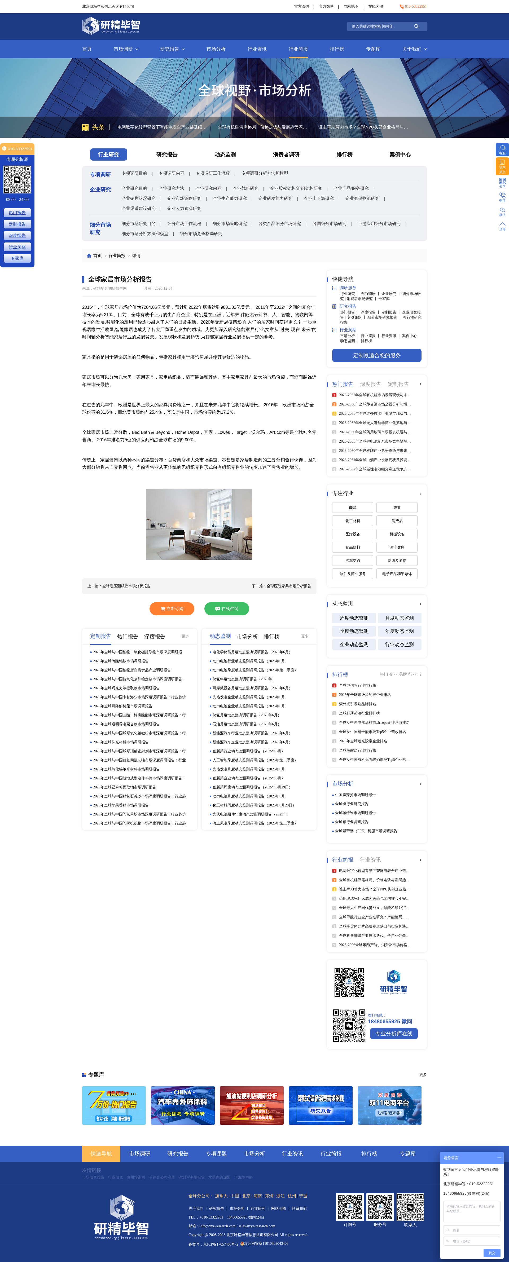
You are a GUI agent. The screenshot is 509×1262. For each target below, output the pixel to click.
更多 (185, 636)
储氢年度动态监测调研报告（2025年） (244, 679)
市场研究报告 (93, 1177)
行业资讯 (257, 49)
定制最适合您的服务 (377, 355)
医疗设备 (352, 534)
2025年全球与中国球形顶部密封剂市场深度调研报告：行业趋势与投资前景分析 (139, 751)
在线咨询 (229, 608)
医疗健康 (397, 547)
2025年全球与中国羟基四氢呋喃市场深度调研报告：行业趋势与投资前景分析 (139, 760)
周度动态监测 (354, 618)
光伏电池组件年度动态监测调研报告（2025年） (252, 814)
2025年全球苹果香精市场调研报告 (121, 805)
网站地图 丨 (281, 1209)
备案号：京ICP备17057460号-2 (213, 1244)
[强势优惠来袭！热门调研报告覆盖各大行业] (114, 1105)
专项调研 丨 (371, 294)
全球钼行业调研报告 (351, 822)
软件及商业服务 (353, 574)
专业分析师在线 (394, 1033)
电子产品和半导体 (397, 574)
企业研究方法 (171, 188)
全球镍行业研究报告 (351, 804)
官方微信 (301, 6)
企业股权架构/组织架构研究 (296, 188)
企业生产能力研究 (230, 198)
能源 (353, 508)
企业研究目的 (134, 188)
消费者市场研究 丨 (363, 299)
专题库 (373, 49)
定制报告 (17, 224)
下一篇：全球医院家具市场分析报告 (281, 586)
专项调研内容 (171, 173)
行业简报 (298, 49)
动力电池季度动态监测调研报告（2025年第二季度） (255, 670)
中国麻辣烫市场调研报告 (355, 795)
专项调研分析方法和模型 (265, 173)
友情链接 (91, 1170)
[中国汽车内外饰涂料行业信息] (183, 1105)
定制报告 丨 (391, 312)
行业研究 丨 (350, 294)
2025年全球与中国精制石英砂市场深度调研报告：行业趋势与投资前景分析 (139, 796)
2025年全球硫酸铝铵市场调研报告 (121, 661)
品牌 (403, 674)
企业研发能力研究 (275, 198)
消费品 (397, 521)
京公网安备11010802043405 (266, 1244)
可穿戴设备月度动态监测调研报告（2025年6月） (252, 688)
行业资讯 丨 (391, 336)
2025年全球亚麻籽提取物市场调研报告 (124, 787)
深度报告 (17, 235)
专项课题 (216, 1154)
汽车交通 (352, 561)
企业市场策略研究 (184, 198)
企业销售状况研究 (139, 198)
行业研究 (115, 1177)
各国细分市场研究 (329, 223)
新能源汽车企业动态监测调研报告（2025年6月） (252, 742)
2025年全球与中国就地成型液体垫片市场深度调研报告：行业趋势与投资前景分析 (139, 778)
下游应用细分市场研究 (379, 223)
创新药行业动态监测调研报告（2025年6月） (249, 751)
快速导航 (101, 1154)
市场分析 (216, 49)
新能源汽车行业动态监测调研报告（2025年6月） (252, 733)
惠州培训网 (136, 1177)
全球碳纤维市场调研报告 (355, 813)
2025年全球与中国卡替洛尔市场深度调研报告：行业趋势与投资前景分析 (139, 697)
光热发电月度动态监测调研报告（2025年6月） (251, 769)
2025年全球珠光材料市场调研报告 (121, 742)
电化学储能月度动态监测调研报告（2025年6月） (252, 652)
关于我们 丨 (198, 1209)
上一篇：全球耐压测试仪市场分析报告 (119, 586)
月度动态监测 (399, 618)
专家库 (384, 299)
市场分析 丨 (350, 336)
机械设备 (397, 534)
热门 (384, 674)
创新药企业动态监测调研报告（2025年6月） (249, 778)
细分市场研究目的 (139, 223)
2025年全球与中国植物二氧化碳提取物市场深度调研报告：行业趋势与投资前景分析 (137, 652)
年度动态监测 (399, 631)
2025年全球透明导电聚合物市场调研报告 (126, 724)
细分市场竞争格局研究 (201, 233)
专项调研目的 (134, 173)
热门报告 (17, 212)
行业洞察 (17, 247)
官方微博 (326, 6)
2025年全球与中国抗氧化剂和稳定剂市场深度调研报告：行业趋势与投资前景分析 (139, 679)
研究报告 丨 (219, 1209)
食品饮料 (352, 547)
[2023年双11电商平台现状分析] (390, 1105)
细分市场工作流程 (184, 223)
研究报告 (169, 49)
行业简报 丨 (371, 336)
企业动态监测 (354, 644)
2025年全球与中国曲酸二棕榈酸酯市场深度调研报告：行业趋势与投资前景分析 (139, 715)
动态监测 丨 (350, 341)
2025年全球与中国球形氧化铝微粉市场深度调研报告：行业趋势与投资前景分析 (139, 733)
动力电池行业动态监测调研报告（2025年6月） (251, 661)
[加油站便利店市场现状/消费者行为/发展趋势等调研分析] (252, 1105)
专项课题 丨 (357, 317)
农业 (397, 508)
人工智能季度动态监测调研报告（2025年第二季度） (255, 760)
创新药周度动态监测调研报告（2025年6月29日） (252, 787)
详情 (136, 255)
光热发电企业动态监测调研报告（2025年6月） (251, 697)
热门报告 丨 (350, 312)
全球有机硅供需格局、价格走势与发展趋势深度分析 (163, 127)
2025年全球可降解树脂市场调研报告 (122, 706)
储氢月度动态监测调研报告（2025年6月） (247, 715)
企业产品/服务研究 (351, 188)
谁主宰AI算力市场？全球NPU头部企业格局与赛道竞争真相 (264, 127)
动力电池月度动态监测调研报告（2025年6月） (251, 796)
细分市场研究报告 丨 (385, 317)
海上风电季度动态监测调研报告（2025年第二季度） (255, 823)
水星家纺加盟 (219, 1177)
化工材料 (352, 521)
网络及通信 (397, 561)
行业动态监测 (399, 644)
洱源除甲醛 (243, 1177)
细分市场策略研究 (230, 223)
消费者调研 (286, 154)
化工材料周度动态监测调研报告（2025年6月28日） (254, 805)
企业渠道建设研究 (139, 208)
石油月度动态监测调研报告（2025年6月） (247, 724)
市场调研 (123, 49)
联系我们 (299, 1209)
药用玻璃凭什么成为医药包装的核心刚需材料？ (362, 127)
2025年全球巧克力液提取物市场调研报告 (126, 688)
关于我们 (412, 49)
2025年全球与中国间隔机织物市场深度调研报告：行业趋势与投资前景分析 (139, 823)
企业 (394, 674)
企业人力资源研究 (184, 208)
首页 (87, 49)
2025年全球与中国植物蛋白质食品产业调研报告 (132, 670)
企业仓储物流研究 (362, 198)
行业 (412, 674)
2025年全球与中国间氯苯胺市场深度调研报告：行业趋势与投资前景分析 (139, 814)
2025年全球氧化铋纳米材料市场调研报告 (126, 769)
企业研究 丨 (391, 294)
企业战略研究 (245, 188)
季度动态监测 (354, 631)
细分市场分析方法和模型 (145, 233)
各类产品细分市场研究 (279, 223)
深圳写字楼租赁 (192, 1177)
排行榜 (337, 49)
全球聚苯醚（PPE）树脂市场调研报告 (366, 831)
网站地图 (351, 6)
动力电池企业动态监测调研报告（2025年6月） (251, 706)
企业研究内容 (208, 188)
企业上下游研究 (319, 198)
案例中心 (400, 154)
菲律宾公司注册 (162, 1177)
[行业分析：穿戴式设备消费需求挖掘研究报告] (321, 1105)
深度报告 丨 (371, 312)
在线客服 (375, 6)
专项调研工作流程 (213, 173)
